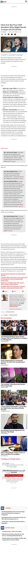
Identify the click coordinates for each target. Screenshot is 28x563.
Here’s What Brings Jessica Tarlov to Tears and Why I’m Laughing (13, 453)
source (13, 161)
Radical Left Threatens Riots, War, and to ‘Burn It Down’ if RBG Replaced (12, 283)
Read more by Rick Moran (16, 309)
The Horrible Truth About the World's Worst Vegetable (13, 385)
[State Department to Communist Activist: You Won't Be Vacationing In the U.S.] (14, 351)
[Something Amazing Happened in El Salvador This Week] (14, 421)
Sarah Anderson (4, 365)
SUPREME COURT (13, 315)
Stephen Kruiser (4, 341)
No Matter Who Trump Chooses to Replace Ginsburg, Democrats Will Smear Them (13, 287)
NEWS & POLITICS (10, 311)
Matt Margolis (4, 455)
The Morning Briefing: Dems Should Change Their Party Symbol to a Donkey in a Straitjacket (14, 338)
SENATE (5, 315)
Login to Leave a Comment (14, 475)
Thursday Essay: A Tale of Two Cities (11, 531)
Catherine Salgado (5, 411)
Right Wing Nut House (14, 303)
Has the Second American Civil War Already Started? (13, 274)
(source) (21, 206)
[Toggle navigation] (26, 1)
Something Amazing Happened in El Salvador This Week (12, 431)
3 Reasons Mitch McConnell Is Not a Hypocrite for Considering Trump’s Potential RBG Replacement (14, 278)
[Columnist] (5, 297)
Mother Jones (4, 148)
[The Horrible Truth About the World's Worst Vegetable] (14, 375)
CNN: (2, 85)
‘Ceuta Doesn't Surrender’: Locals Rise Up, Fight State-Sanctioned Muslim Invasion (14, 408)
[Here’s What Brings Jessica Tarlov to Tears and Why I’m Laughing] (14, 443)
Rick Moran (3, 32)
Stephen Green (4, 387)
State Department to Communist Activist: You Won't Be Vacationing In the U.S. (13, 362)
